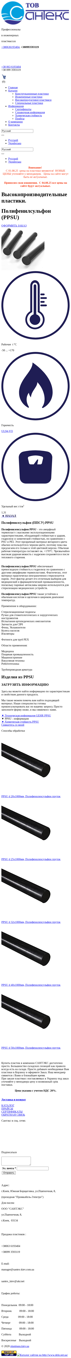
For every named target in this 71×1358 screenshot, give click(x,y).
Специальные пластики (29, 103)
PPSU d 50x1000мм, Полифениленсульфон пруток (30, 1047)
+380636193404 (10, 47)
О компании (15, 121)
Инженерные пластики (28, 96)
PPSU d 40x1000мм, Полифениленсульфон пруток (30, 984)
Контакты (14, 124)
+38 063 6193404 (11, 66)
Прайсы (19, 118)
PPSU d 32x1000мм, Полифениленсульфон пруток (30, 922)
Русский (13, 140)
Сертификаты (23, 109)
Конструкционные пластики (32, 93)
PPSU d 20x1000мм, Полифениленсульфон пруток (30, 796)
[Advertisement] (36, 1053)
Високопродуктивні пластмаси (33, 99)
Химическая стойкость (28, 115)
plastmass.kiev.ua (19, 1346)
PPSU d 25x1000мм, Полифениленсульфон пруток (30, 859)
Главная (13, 87)
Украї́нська (14, 143)
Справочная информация (30, 112)
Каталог (13, 90)
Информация (16, 106)
